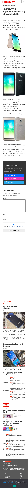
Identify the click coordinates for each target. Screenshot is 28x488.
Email (4, 219)
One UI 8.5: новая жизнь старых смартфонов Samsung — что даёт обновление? (14, 384)
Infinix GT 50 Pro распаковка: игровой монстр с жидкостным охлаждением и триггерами (12, 393)
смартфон (12, 5)
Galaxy (4, 5)
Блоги (21, 476)
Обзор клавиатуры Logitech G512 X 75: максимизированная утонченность (10, 388)
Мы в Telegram (11, 182)
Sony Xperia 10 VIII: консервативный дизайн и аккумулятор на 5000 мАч (12, 450)
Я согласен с (14, 226)
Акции (21, 475)
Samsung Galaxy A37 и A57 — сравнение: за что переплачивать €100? (12, 398)
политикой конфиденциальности (17, 226)
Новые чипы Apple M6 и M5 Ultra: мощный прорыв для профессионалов (13, 441)
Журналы (21, 478)
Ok (14, 486)
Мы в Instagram (11, 178)
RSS (20, 479)
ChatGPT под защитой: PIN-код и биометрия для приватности (12, 455)
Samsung (8, 5)
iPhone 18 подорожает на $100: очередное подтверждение (11, 436)
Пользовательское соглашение (10, 479)
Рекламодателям (8, 475)
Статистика (6, 477)
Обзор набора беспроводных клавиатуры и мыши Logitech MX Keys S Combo (12, 379)
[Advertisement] (14, 255)
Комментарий (6, 198)
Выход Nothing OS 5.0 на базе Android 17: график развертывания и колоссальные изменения (12, 445)
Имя (4, 214)
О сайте (6, 473)
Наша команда (7, 476)
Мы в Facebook (11, 175)
